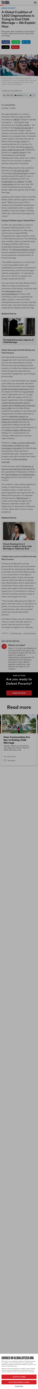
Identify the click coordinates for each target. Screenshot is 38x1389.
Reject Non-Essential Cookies (19, 1382)
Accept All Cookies (19, 1377)
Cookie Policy (19, 1386)
